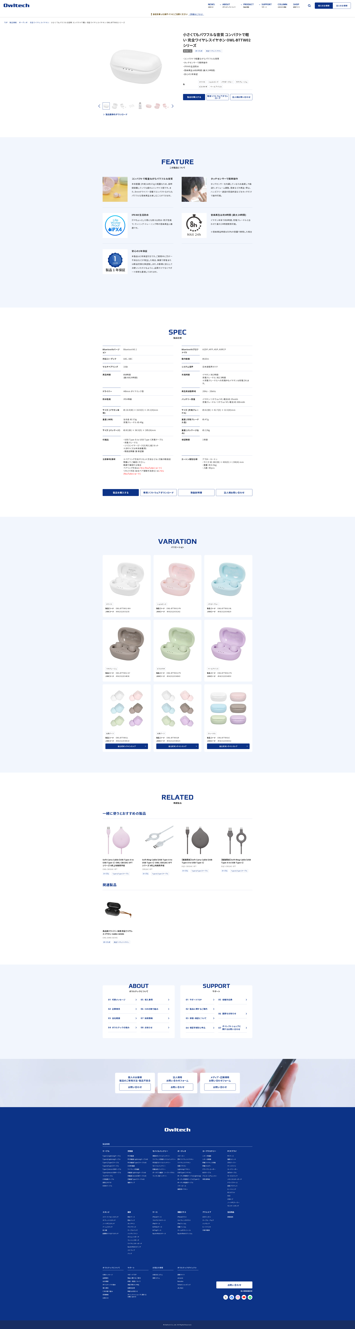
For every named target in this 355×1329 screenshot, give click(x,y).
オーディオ (198, 51)
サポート (131, 1268)
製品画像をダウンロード (116, 114)
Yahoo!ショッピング (184, 1285)
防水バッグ (131, 1220)
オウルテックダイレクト (187, 1268)
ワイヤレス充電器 (133, 1169)
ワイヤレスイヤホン (184, 1162)
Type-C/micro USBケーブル (112, 1169)
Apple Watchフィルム (185, 1233)
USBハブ (230, 1199)
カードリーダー (232, 1169)
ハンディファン (133, 1233)
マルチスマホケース (159, 1220)
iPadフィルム (182, 1223)
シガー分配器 (206, 1159)
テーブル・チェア (208, 1220)
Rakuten (180, 1281)
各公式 (127, 746)
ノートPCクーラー (233, 1202)
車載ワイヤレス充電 (209, 1162)
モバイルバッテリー (160, 1151)
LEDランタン (206, 1217)
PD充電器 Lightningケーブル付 (138, 1159)
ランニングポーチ (133, 1240)
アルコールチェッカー (209, 1176)
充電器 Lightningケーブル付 (137, 1172)
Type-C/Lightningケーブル (112, 1156)
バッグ (130, 1253)
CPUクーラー (231, 1162)
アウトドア (206, 1212)
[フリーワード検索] (309, 5)
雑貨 (129, 1212)
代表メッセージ (108, 1275)
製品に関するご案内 (134, 1278)
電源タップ (131, 1182)
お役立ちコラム (158, 1275)
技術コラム (156, 1278)
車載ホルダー (206, 1166)
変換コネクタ (107, 1182)
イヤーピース (182, 1186)
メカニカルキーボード (234, 1179)
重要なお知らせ (133, 1291)
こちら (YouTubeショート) (150, 467)
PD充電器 (131, 1156)
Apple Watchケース (159, 1233)
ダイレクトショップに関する (137, 1296)
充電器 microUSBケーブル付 (137, 1176)
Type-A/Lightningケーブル (111, 1159)
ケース (155, 1212)
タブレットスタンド (109, 1220)
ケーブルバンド (133, 1230)
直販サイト (181, 1275)
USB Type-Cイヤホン (185, 1172)
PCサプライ (232, 1151)
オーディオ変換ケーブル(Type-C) (189, 1179)
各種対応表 (131, 1288)
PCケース (230, 1156)
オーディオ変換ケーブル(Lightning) (189, 1176)
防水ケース (131, 1217)
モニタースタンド (233, 1206)
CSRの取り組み (108, 1291)
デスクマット (132, 1227)
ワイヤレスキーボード (135, 1243)
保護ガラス (182, 1212)
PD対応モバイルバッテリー (162, 1162)
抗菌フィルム (182, 1227)
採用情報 (105, 1295)
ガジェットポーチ (133, 1237)
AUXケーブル (206, 1172)
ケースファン (231, 1166)
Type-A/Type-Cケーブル (111, 1166)
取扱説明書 (196, 492)
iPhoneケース (157, 1217)
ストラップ (131, 1250)
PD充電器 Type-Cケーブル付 (137, 1162)
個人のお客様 (323, 5)
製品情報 (106, 1144)
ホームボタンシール (184, 1230)
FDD (228, 1196)
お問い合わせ (135, 1087)
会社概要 (105, 1281)
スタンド (106, 1212)
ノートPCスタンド (109, 1223)
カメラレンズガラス (184, 1220)
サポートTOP (132, 1275)
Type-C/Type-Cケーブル (111, 1162)
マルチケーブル (108, 1176)
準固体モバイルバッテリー (161, 1156)
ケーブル (106, 1151)
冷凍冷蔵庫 (206, 1230)
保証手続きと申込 (133, 1285)
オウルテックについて (111, 1268)
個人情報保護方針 (246, 1291)
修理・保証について (134, 1281)
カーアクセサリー (209, 1151)
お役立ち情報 (158, 1268)
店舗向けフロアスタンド (111, 1233)
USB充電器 (131, 1166)
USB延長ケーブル (108, 1179)
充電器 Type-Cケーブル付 (136, 1179)
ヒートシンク (231, 1189)
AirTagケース (157, 1230)
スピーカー (181, 1156)
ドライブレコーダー (209, 1169)
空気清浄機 (206, 1179)
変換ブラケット (232, 1186)
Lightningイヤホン (184, 1169)
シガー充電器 (206, 1156)
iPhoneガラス (182, 1217)
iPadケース (156, 1223)
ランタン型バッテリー (160, 1176)
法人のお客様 (342, 5)
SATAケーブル (232, 1172)
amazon (180, 1278)
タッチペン (131, 1223)
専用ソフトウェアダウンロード (217, 97)
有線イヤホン (182, 1166)
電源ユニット (231, 1159)
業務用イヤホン (183, 1189)
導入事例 (105, 1288)
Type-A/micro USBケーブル (112, 1172)
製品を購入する (194, 97)
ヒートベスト (206, 1227)
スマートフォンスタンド (111, 1217)
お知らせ (105, 1298)
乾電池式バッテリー (159, 1169)
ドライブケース (232, 1182)
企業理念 (105, 1278)
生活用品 (230, 1212)
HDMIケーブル (107, 1186)
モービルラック (232, 1176)
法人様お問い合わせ (241, 97)
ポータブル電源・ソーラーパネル (163, 1172)
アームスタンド (108, 1227)
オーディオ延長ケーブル (185, 1182)
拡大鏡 (105, 1230)
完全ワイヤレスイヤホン (213, 51)
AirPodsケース (157, 1227)
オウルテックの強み (109, 1285)
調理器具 (230, 1217)
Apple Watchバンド (134, 1247)
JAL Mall (180, 1288)
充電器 (130, 1151)
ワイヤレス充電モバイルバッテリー (164, 1159)
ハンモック (206, 1223)
